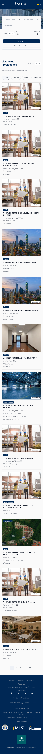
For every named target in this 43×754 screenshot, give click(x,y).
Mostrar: (31, 63)
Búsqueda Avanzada (20, 46)
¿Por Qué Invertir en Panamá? (19, 687)
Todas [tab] (6, 77)
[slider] (18, 34)
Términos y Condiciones (21, 698)
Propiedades (30, 681)
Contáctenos (21, 690)
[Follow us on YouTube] (32, 693)
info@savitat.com (22, 708)
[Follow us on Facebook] (11, 693)
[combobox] (31, 19)
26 (30, 668)
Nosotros (11, 681)
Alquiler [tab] (16, 77)
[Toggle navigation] (3, 4)
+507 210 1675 (14, 703)
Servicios (20, 681)
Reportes (21, 684)
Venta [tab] (26, 77)
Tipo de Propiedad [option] (29, 20)
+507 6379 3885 (30, 703)
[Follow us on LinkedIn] (25, 693)
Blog (33, 687)
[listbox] (12, 19)
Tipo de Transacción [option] (10, 20)
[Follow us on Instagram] (18, 693)
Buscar (20, 41)
